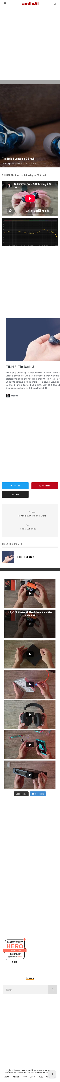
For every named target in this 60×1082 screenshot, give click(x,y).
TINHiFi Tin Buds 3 (25, 556)
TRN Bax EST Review (27, 527)
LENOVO (32, 1077)
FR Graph (8, 163)
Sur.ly (20, 957)
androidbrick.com (15, 950)
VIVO (48, 1077)
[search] (52, 989)
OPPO (25, 1077)
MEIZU (41, 1077)
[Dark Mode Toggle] (52, 1074)
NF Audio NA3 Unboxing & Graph (32, 514)
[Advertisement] (30, 43)
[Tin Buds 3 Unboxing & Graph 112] (30, 248)
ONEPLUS (16, 1077)
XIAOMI (7, 1077)
